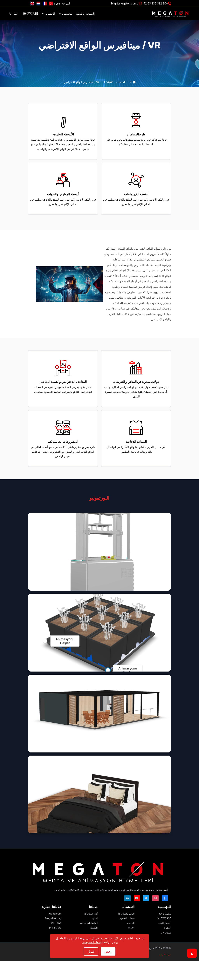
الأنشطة (94, 927)
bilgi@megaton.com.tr (125, 3)
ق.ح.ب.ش (166, 932)
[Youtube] (137, 898)
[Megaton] (98, 871)
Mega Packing (53, 918)
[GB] (32, 3)
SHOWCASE (30, 13)
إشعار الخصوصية (91, 942)
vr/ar (109, 82)
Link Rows (55, 923)
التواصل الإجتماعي (89, 923)
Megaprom (55, 913)
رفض (108, 951)
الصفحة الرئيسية (85, 13)
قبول (91, 951)
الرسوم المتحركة (126, 913)
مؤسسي (66, 13)
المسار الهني (164, 923)
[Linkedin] (127, 898)
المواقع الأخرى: (61, 3)
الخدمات (50, 13)
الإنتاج (95, 918)
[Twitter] (146, 898)
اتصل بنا (13, 13)
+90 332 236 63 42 (155, 3)
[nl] (38, 3)
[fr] (45, 3)
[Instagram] (155, 898)
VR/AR (130, 927)
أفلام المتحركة (91, 913)
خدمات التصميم (127, 918)
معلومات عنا (165, 913)
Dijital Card (55, 927)
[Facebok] (165, 898)
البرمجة (130, 923)
